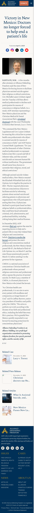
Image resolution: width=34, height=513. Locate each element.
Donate (24, 3)
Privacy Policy (5, 508)
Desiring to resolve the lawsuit (13, 239)
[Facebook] (7, 50)
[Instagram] (12, 50)
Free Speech (6, 458)
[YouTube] (26, 50)
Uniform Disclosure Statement (18, 510)
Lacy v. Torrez (20, 358)
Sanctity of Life (7, 468)
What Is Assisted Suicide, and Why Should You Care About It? (21, 399)
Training (21, 490)
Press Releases (7, 485)
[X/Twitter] (17, 50)
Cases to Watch (24, 460)
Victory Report (24, 463)
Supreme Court (24, 458)
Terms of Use (15, 508)
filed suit (13, 226)
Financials (22, 495)
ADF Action (22, 493)
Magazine (5, 487)
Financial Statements (26, 508)
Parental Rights (7, 460)
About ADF (22, 482)
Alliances (22, 485)
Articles (4, 482)
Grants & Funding (25, 487)
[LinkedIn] (22, 50)
